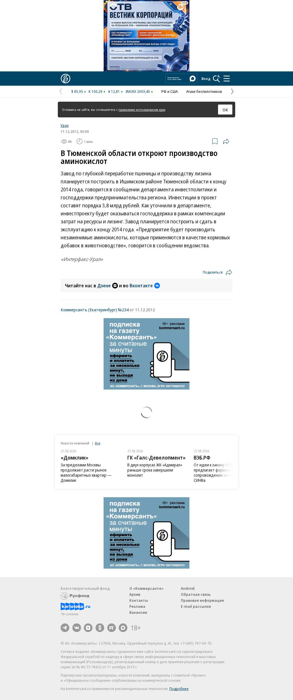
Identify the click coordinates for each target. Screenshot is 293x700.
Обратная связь (196, 594)
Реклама (137, 606)
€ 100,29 (95, 91)
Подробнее (179, 688)
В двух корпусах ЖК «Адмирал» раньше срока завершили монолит (154, 470)
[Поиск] (216, 78)
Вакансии (138, 612)
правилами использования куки (141, 109)
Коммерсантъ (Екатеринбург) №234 (95, 309)
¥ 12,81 (114, 91)
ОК (225, 110)
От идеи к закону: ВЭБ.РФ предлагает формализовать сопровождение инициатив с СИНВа (220, 472)
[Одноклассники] (100, 627)
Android (188, 588)
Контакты (138, 600)
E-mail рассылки (196, 606)
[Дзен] (88, 627)
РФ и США (169, 91)
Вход (206, 78)
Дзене (104, 285)
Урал (65, 125)
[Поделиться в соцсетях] (226, 141)
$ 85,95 (77, 91)
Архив (134, 594)
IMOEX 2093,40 (138, 91)
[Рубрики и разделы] (226, 78)
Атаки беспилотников (204, 91)
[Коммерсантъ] (65, 78)
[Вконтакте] (76, 627)
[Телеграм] (65, 627)
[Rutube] (111, 627)
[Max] (123, 627)
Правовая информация (202, 600)
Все (97, 443)
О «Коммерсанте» (146, 588)
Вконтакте (141, 285)
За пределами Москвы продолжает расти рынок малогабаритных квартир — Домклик (86, 472)
